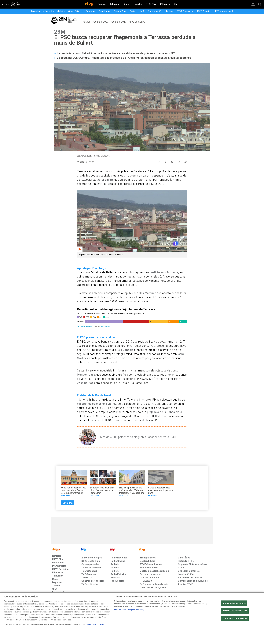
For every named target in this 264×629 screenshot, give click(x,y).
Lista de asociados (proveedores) (129, 610)
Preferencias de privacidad (235, 618)
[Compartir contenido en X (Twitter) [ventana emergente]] (165, 161)
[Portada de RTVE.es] (89, 4)
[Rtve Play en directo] (13, 4)
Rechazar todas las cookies (235, 611)
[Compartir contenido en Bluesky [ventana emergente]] (172, 161)
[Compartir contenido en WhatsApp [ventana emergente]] (178, 161)
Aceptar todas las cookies (234, 603)
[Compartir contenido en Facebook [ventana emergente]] (159, 161)
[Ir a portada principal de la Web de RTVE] (65, 549)
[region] (132, 610)
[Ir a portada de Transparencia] (175, 550)
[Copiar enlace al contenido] (185, 161)
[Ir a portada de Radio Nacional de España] (123, 550)
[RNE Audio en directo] (17, 4)
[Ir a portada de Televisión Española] (94, 550)
